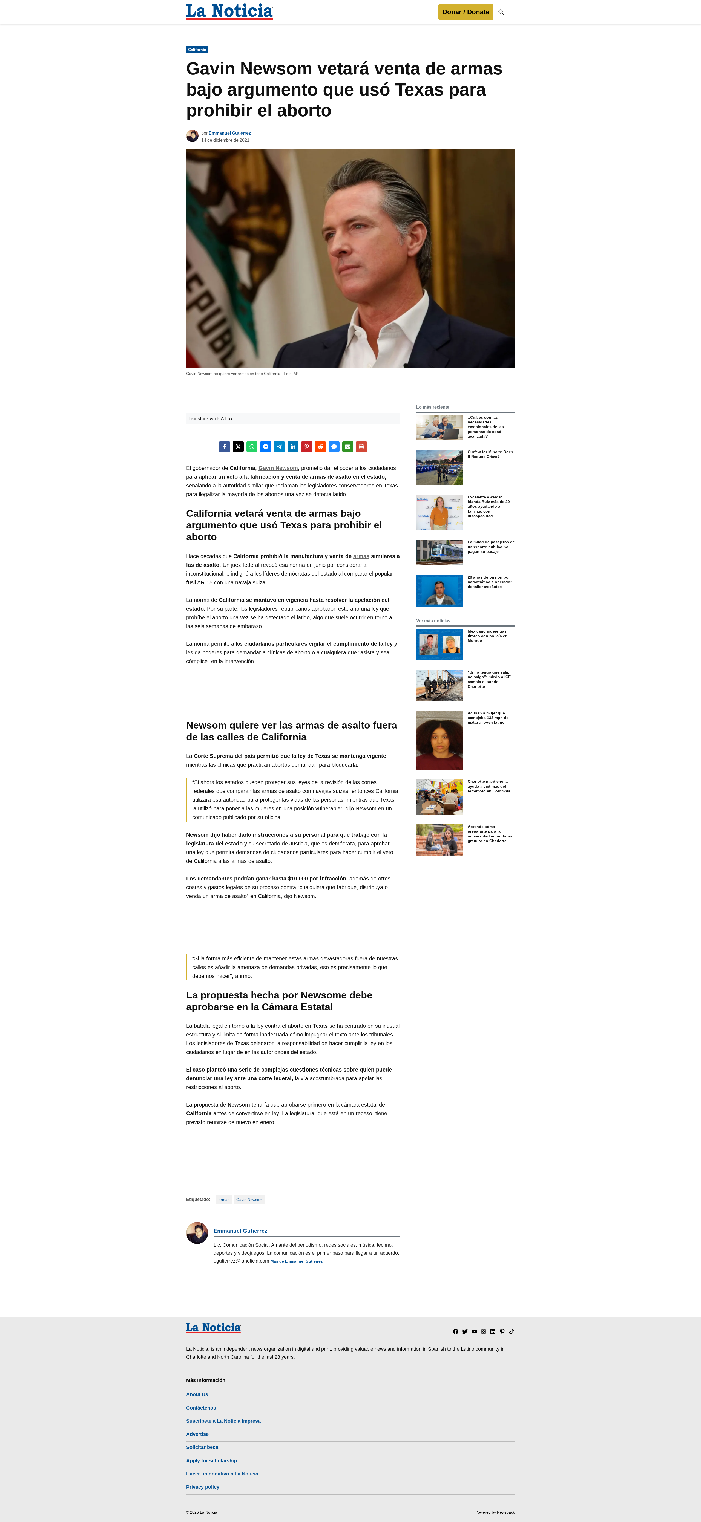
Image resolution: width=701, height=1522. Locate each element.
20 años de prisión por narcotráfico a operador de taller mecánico (490, 582)
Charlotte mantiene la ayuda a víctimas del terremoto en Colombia (489, 786)
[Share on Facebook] (224, 446)
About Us (197, 1394)
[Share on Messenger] (265, 446)
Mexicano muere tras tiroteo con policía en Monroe (488, 636)
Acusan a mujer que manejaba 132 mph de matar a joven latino (488, 718)
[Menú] (512, 12)
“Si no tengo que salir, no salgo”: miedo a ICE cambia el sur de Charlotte (489, 679)
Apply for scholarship (211, 1460)
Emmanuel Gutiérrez (230, 133)
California (197, 49)
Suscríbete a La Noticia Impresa (223, 1421)
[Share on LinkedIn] (293, 446)
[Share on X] (238, 446)
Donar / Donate (466, 12)
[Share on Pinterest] (306, 446)
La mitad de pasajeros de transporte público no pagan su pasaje (491, 547)
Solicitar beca (202, 1447)
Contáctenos (201, 1408)
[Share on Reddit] (320, 446)
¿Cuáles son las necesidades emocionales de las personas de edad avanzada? (486, 426)
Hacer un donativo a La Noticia (222, 1474)
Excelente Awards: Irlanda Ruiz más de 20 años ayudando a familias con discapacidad (489, 506)
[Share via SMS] (334, 446)
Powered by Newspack (495, 1512)
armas (361, 556)
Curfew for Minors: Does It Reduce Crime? (490, 454)
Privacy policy (202, 1487)
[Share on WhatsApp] (251, 446)
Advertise (197, 1434)
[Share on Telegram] (279, 446)
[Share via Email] (347, 446)
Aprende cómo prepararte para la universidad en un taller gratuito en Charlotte (490, 833)
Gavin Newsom (278, 468)
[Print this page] (361, 446)
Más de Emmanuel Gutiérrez (297, 1261)
